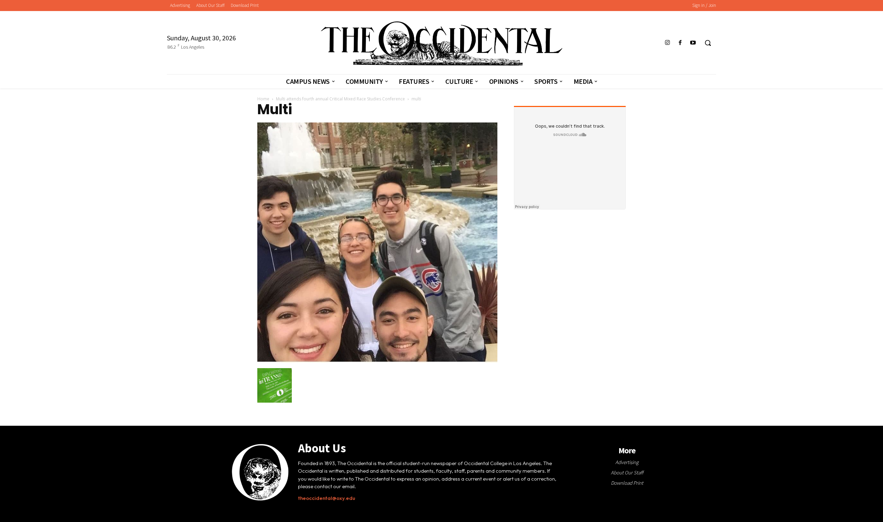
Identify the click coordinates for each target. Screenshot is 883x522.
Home (263, 99)
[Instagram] (667, 43)
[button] (708, 43)
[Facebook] (680, 43)
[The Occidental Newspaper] (441, 43)
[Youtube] (693, 43)
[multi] (377, 360)
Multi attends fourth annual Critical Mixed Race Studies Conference (340, 99)
